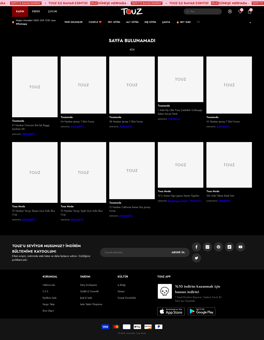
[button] (249, 11)
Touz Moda (18, 206)
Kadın (20, 11)
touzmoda (18, 121)
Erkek (36, 11)
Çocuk (52, 11)
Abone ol (178, 252)
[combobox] (206, 11)
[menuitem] (20, 11)
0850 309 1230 (41, 20)
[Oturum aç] (230, 11)
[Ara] (203, 11)
